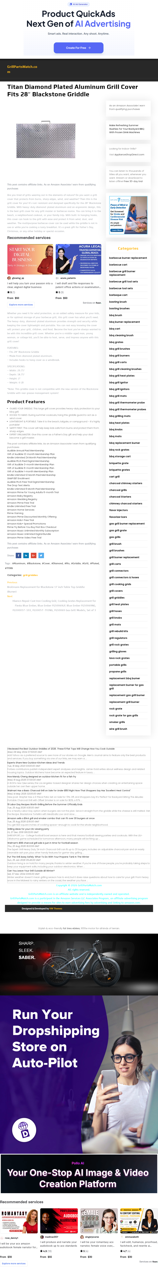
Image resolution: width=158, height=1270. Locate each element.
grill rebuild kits (118, 631)
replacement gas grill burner (127, 695)
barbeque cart (118, 295)
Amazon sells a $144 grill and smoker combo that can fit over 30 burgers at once (51, 818)
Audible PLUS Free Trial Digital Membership (30, 482)
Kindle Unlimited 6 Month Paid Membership (31, 488)
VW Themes (55, 908)
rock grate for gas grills (123, 715)
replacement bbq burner (124, 678)
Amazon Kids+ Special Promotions (26, 523)
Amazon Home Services (20, 509)
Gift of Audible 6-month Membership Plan (30, 468)
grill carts (115, 564)
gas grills (115, 537)
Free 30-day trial (133, 181)
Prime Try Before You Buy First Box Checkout (31, 527)
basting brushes (119, 308)
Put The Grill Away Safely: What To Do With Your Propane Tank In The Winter (48, 856)
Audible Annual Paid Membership (25, 450)
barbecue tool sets (121, 288)
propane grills (117, 671)
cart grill (114, 476)
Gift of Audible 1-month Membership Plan (30, 471)
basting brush (118, 301)
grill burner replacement (124, 557)
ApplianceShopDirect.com (129, 154)
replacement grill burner (124, 702)
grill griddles (30, 575)
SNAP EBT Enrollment (18, 478)
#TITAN (9, 568)
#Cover (46, 563)
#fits (67, 563)
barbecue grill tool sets (123, 281)
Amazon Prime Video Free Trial (24, 537)
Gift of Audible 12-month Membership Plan (31, 454)
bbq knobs (116, 429)
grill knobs (115, 617)
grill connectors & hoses (124, 577)
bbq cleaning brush (121, 335)
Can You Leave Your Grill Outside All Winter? (31, 870)
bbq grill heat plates (122, 375)
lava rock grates (119, 658)
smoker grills (117, 722)
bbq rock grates (119, 449)
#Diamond (57, 563)
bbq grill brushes (119, 348)
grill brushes (116, 550)
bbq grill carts (118, 362)
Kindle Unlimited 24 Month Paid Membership (31, 457)
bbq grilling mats (120, 416)
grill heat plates (119, 604)
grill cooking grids (120, 584)
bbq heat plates (119, 422)
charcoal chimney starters (125, 483)
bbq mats (115, 436)
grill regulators (118, 638)
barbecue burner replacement (128, 258)
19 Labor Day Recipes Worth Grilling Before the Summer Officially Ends (44, 804)
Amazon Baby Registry (20, 495)
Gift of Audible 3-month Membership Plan (30, 464)
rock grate (115, 708)
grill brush (115, 544)
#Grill (85, 563)
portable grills (118, 665)
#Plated (94, 563)
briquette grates (119, 469)
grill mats (115, 624)
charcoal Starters (120, 496)
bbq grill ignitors (119, 389)
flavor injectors (118, 510)
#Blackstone (33, 563)
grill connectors (119, 570)
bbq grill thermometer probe (127, 402)
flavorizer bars (118, 517)
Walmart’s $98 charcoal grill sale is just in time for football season (42, 842)
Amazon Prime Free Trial (20, 502)
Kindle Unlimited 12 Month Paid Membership (31, 475)
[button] (79, 79)
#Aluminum (18, 563)
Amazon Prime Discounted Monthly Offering (31, 516)
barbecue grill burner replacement (122, 273)
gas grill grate (118, 530)
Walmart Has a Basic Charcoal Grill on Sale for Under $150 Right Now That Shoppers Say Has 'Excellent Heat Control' (69, 790)
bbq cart (114, 328)
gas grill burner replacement (127, 523)
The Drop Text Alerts (18, 485)
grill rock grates (119, 644)
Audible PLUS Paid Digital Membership (28, 461)
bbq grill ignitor (118, 382)
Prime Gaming (15, 513)
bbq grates (116, 342)
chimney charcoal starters (125, 503)
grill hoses (115, 611)
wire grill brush (118, 729)
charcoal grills (118, 490)
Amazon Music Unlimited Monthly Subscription (33, 530)
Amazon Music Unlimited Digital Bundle (29, 534)
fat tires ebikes (71, 928)
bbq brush (115, 315)
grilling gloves (117, 651)
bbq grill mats (118, 396)
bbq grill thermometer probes (127, 409)
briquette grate (119, 463)
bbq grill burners (119, 355)
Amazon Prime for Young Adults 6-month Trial (33, 492)
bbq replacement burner (124, 443)
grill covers (116, 590)
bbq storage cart (120, 456)
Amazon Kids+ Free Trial (20, 520)
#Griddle (76, 563)
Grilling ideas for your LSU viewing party (28, 829)
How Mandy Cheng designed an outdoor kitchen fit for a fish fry (41, 776)
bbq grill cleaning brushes (125, 369)
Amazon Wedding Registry (22, 499)
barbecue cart (118, 264)
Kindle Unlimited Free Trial (21, 506)
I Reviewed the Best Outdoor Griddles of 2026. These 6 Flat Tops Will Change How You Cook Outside (61, 748)
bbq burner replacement (124, 322)
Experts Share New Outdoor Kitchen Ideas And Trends (36, 762)
